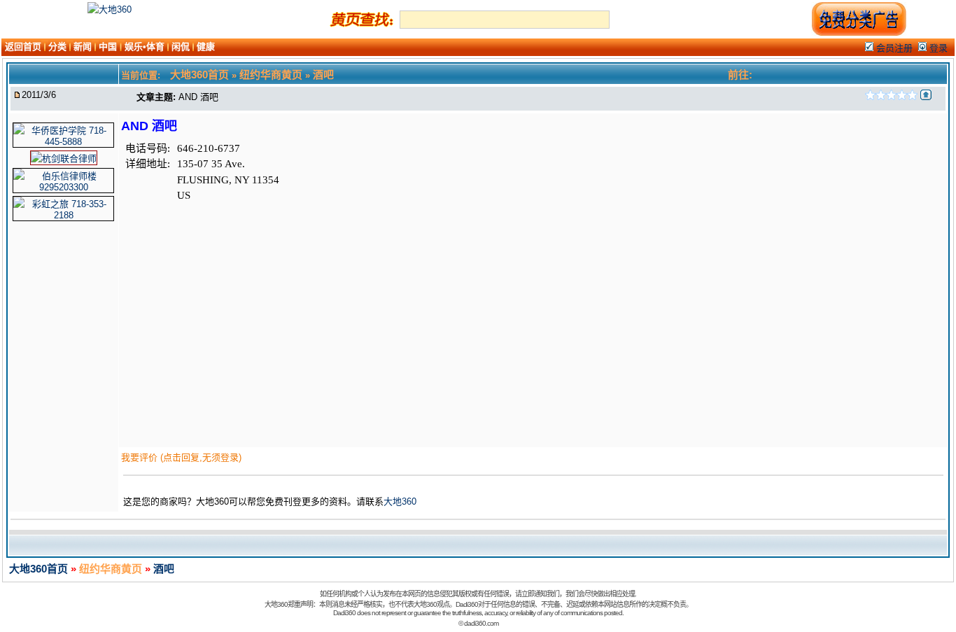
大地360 (400, 501)
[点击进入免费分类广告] (858, 33)
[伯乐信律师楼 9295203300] (63, 187)
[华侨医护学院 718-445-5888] (63, 141)
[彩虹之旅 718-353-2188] (63, 215)
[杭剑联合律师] (63, 158)
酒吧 (163, 569)
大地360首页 (38, 569)
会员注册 (893, 48)
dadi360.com (481, 623)
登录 (937, 48)
